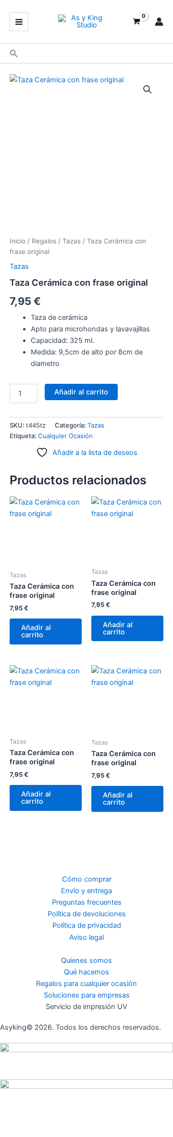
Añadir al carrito (81, 392)
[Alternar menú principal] (19, 21)
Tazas (71, 241)
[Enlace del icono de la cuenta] (159, 21)
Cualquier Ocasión (65, 436)
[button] (14, 54)
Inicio (17, 241)
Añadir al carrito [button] (36, 631)
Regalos (44, 241)
